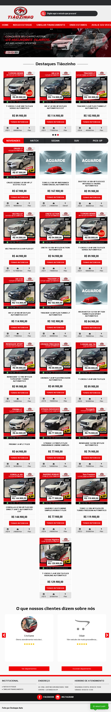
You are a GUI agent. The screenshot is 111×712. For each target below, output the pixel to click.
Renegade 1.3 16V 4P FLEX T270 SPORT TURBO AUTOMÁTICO (19, 379)
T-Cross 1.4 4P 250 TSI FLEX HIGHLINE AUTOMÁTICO (55, 574)
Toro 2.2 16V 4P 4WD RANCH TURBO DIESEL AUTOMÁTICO (55, 183)
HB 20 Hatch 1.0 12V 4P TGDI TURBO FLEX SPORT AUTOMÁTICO (91, 314)
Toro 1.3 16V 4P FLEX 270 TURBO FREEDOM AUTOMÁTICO (91, 509)
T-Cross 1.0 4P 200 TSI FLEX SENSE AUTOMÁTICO (19, 107)
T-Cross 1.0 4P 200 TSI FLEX (91, 379)
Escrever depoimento (82, 669)
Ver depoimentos (29, 669)
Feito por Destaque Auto (12, 708)
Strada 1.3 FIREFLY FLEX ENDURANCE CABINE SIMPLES (55, 444)
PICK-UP (97, 140)
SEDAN (55, 140)
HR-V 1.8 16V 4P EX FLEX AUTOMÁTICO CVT (55, 107)
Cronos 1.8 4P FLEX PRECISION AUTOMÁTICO (55, 379)
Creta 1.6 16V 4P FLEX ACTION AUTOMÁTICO (55, 249)
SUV (76, 140)
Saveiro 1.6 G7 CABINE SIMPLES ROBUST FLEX (55, 509)
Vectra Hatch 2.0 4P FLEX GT (19, 249)
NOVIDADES (13, 140)
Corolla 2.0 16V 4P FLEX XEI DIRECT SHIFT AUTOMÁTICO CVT (19, 509)
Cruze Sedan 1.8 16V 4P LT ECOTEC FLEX (19, 183)
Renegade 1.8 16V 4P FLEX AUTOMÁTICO (91, 444)
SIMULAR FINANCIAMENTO (13, 689)
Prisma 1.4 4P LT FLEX (19, 444)
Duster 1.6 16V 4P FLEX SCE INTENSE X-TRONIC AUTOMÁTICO (91, 183)
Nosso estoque (9, 687)
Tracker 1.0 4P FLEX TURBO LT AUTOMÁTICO (91, 107)
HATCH (34, 140)
